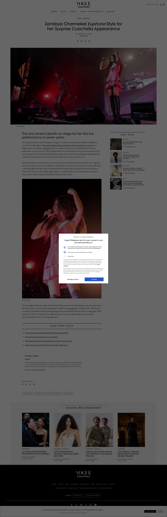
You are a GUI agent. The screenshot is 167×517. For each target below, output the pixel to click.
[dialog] (83, 258)
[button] (83, 256)
